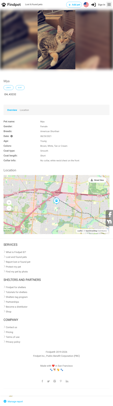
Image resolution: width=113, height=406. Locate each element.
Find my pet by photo (17, 271)
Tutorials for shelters (16, 292)
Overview (12, 110)
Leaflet (80, 231)
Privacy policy (13, 341)
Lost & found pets (34, 4)
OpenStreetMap (91, 231)
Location (24, 110)
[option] (56, 39)
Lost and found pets (16, 257)
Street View (99, 180)
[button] (54, 198)
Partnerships (12, 301)
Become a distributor (16, 306)
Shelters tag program (17, 297)
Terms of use (12, 337)
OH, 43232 (10, 94)
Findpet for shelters (16, 287)
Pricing (9, 332)
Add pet (75, 4)
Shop (8, 311)
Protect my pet (13, 266)
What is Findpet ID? (16, 252)
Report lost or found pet (18, 261)
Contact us (11, 327)
